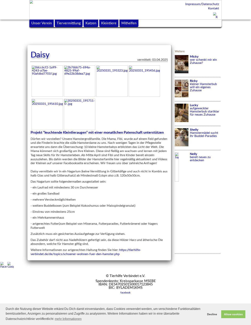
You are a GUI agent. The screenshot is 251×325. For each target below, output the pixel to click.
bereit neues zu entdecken (200, 157)
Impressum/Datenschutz (202, 4)
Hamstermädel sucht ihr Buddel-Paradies (204, 133)
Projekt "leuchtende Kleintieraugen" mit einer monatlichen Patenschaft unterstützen (97, 132)
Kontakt (213, 8)
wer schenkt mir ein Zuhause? (203, 59)
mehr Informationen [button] (68, 318)
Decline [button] (212, 314)
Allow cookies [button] (233, 314)
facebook (125, 293)
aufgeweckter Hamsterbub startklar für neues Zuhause (204, 110)
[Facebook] (3, 265)
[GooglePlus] (10, 265)
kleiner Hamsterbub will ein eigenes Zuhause (203, 85)
